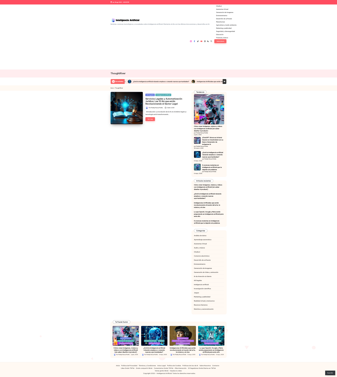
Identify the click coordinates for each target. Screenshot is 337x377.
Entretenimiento (199, 264)
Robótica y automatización (204, 309)
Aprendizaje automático (202, 240)
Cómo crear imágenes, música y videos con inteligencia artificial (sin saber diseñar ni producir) (208, 128)
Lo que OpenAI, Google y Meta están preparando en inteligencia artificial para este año (209, 214)
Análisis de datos (200, 236)
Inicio (112, 88)
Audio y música (199, 248)
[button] (220, 41)
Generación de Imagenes (203, 268)
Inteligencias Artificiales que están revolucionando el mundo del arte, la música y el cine (189, 81)
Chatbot (197, 252)
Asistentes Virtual (200, 244)
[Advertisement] (168, 56)
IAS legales (150, 95)
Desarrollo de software (202, 260)
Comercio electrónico (201, 256)
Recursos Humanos (201, 305)
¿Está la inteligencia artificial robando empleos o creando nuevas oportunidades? (212, 155)
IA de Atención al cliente (202, 276)
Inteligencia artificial (163, 95)
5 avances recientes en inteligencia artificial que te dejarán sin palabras (212, 167)
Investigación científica (202, 289)
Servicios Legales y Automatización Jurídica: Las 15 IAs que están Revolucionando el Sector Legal (163, 101)
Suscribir (330, 373)
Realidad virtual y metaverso (204, 301)
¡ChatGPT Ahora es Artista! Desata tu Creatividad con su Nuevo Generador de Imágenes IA (212, 141)
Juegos (196, 293)
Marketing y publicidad (202, 297)
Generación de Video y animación (206, 272)
